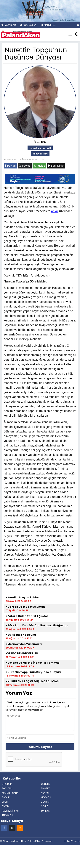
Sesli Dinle (57, 166)
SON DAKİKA (29, 24)
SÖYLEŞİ (45, 801)
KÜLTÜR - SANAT (11, 792)
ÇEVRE (44, 806)
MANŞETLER (49, 24)
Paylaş (11, 166)
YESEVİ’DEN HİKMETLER (22, 653)
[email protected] (40, 147)
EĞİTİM (5, 806)
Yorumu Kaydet (40, 747)
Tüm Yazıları (40, 153)
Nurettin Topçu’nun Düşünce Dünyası (34, 672)
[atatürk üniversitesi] (40, 178)
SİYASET (45, 788)
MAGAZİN (46, 797)
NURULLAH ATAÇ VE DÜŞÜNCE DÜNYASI (33, 681)
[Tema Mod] (76, 34)
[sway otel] (40, 11)
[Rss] (20, 828)
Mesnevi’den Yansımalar (25, 644)
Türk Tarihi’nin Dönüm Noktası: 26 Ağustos (37, 625)
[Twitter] (12, 828)
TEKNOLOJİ (7, 815)
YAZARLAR (10, 24)
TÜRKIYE (45, 810)
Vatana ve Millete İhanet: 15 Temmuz (33, 663)
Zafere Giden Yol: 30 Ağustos (27, 616)
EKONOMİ (7, 788)
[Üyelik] (78, 24)
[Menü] (70, 34)
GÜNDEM (45, 783)
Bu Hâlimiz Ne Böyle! (21, 635)
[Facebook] (4, 828)
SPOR (5, 801)
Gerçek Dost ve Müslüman (26, 607)
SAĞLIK (5, 797)
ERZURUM (7, 783)
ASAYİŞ (45, 792)
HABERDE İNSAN (10, 810)
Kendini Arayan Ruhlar (23, 597)
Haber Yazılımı (72, 841)
